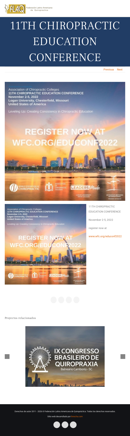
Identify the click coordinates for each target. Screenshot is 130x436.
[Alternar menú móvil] (124, 7)
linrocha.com (77, 416)
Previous (109, 69)
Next (120, 69)
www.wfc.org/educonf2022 (105, 236)
